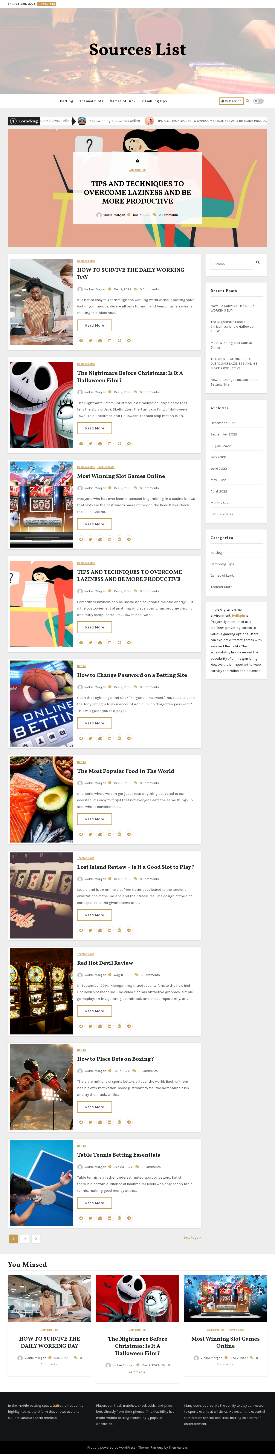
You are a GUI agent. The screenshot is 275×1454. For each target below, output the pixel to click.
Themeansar (178, 1447)
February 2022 (222, 514)
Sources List (137, 51)
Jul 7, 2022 (121, 1071)
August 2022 (221, 446)
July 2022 (218, 457)
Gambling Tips (154, 101)
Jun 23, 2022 (123, 1167)
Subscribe (233, 101)
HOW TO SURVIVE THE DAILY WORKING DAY (131, 273)
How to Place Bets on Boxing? (115, 1059)
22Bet (58, 1405)
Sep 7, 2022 (122, 879)
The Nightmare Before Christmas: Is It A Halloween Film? (130, 376)
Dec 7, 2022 (141, 210)
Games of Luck (123, 101)
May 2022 (218, 480)
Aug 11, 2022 (122, 975)
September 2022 (224, 434)
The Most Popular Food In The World (125, 771)
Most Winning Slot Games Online (121, 476)
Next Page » (192, 1237)
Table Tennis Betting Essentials (118, 1155)
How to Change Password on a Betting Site (137, 193)
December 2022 (223, 423)
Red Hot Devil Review (105, 963)
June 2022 (219, 468)
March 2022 (220, 503)
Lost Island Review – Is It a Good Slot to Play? (135, 867)
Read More (94, 325)
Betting (66, 101)
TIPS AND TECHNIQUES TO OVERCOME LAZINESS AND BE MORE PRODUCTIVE (129, 575)
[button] (9, 101)
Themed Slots (91, 101)
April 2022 (219, 491)
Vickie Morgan (114, 210)
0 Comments (168, 210)
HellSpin (238, 615)
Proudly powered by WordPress (111, 1447)
